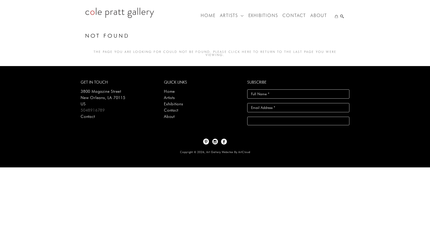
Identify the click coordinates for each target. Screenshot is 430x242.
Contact (88, 116)
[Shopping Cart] (336, 16)
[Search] (342, 16)
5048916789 (93, 110)
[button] (232, 15)
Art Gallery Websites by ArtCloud (228, 152)
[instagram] (215, 142)
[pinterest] (206, 142)
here (247, 52)
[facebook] (224, 142)
